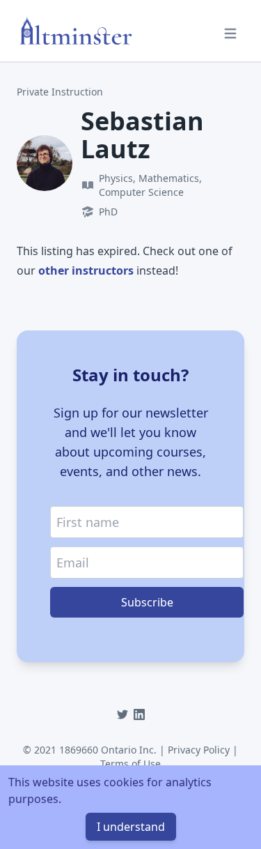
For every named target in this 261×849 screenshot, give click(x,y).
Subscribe (147, 602)
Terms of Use (130, 763)
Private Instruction (60, 91)
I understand (131, 826)
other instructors (86, 270)
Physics (116, 178)
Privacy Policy (199, 749)
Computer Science (141, 192)
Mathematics (169, 178)
